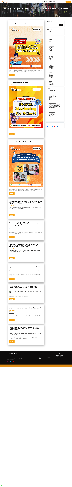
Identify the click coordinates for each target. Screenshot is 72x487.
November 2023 (51, 67)
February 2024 (51, 64)
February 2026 (51, 40)
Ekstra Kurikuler (51, 97)
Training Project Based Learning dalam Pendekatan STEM (24, 23)
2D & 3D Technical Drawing (53, 90)
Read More (11, 74)
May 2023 (50, 74)
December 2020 (51, 75)
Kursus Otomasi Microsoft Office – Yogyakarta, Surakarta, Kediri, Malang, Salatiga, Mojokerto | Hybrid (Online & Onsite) (25, 308)
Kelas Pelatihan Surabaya (52, 103)
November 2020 (51, 76)
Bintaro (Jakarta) (50, 354)
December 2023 (51, 66)
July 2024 (50, 58)
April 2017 (50, 82)
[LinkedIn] (57, 126)
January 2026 (51, 41)
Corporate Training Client (52, 96)
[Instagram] (49, 126)
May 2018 (50, 81)
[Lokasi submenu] (55, 1)
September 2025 (51, 46)
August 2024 (51, 57)
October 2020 (51, 77)
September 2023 (51, 69)
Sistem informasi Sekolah (52, 114)
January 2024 (51, 65)
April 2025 (50, 50)
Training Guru (51, 116)
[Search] (61, 25)
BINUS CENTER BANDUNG (53, 91)
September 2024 (51, 56)
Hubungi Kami (51, 99)
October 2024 (51, 55)
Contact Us (68, 1)
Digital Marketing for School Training (18, 82)
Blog (39, 357)
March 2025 (50, 51)
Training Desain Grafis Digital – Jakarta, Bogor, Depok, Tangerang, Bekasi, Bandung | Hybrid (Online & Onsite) (23, 287)
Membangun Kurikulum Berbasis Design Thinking (22, 141)
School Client (51, 113)
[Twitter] (52, 126)
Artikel (50, 31)
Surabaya (49, 357)
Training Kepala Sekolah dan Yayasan (54, 117)
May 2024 (50, 60)
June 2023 (50, 73)
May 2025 (50, 49)
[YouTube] (54, 126)
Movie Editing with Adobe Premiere (54, 109)
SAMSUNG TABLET (52, 112)
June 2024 (50, 59)
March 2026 (50, 39)
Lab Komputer (51, 108)
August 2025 (51, 47)
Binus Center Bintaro (12, 353)
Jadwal (50, 100)
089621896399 (61, 359)
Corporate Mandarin (52, 95)
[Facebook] (47, 126)
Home (40, 354)
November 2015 (51, 84)
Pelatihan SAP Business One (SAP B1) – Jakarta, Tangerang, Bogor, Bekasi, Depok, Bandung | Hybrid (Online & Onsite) (24, 267)
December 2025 (51, 42)
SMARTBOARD (51, 115)
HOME (50, 98)
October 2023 (51, 68)
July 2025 (50, 48)
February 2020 (51, 78)
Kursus (50, 32)
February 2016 (51, 83)
